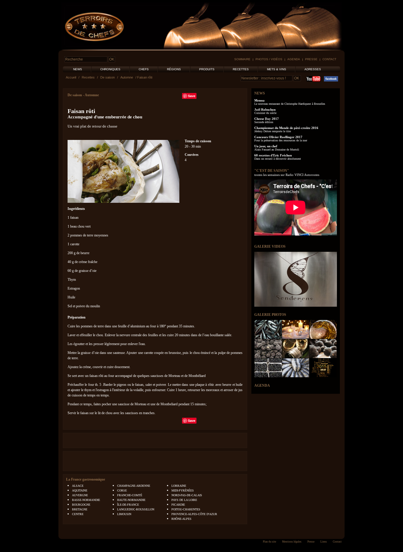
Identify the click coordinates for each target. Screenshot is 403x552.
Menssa (259, 100)
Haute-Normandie (131, 500)
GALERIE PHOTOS (270, 315)
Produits (206, 69)
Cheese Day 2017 (266, 118)
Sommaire (242, 59)
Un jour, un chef (265, 146)
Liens (323, 541)
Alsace (77, 485)
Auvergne (80, 495)
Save (191, 96)
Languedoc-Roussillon (135, 509)
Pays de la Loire (184, 500)
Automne (126, 77)
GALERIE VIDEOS (270, 246)
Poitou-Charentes (185, 509)
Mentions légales (292, 541)
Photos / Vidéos (268, 59)
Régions (174, 69)
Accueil (71, 77)
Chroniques (110, 69)
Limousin (124, 514)
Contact (329, 59)
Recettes (241, 69)
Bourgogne (81, 504)
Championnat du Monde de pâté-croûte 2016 (286, 128)
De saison (107, 77)
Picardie (178, 504)
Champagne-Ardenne (133, 485)
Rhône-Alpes (181, 518)
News (77, 69)
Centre (77, 514)
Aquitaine (79, 490)
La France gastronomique (85, 479)
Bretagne (79, 509)
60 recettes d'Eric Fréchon (273, 155)
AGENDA (262, 385)
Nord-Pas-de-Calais (186, 495)
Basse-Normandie (86, 500)
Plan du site (269, 541)
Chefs (144, 69)
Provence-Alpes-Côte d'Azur (194, 514)
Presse (311, 59)
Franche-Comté (129, 495)
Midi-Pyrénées (182, 490)
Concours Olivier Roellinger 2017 (278, 137)
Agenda (293, 59)
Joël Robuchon (265, 109)
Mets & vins (276, 69)
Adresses (312, 69)
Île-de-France (128, 504)
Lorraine (178, 485)
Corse (122, 490)
